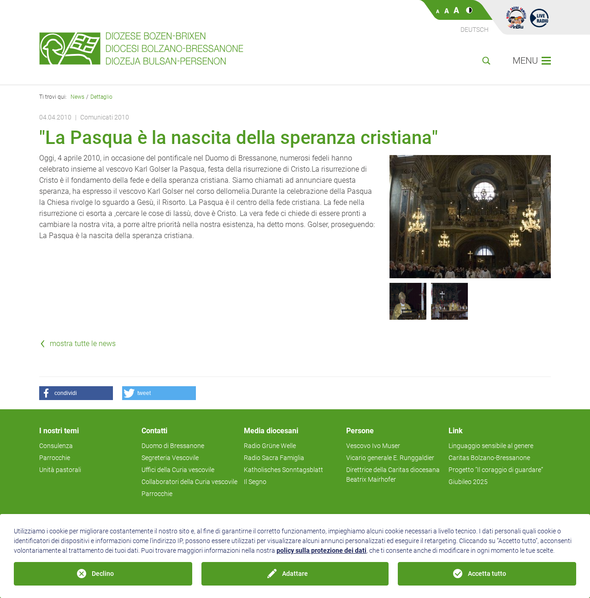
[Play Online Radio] (539, 17)
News (77, 97)
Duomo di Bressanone (173, 445)
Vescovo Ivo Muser (373, 445)
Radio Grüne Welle (270, 445)
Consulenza (56, 445)
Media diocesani (271, 430)
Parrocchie (54, 457)
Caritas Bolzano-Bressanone (489, 457)
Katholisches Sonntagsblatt (283, 469)
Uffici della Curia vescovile (178, 469)
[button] (76, 393)
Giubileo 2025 (468, 481)
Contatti (154, 430)
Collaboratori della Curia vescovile (189, 481)
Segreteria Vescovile (170, 457)
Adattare (295, 573)
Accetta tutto (487, 573)
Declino (103, 573)
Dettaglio (101, 97)
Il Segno (255, 481)
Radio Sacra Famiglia (274, 457)
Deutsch (474, 29)
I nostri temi (59, 430)
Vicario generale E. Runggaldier (390, 457)
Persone (360, 430)
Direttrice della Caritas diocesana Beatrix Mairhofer (393, 474)
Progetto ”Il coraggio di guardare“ (495, 469)
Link (455, 430)
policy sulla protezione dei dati (321, 550)
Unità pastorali (60, 469)
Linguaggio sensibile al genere (490, 445)
